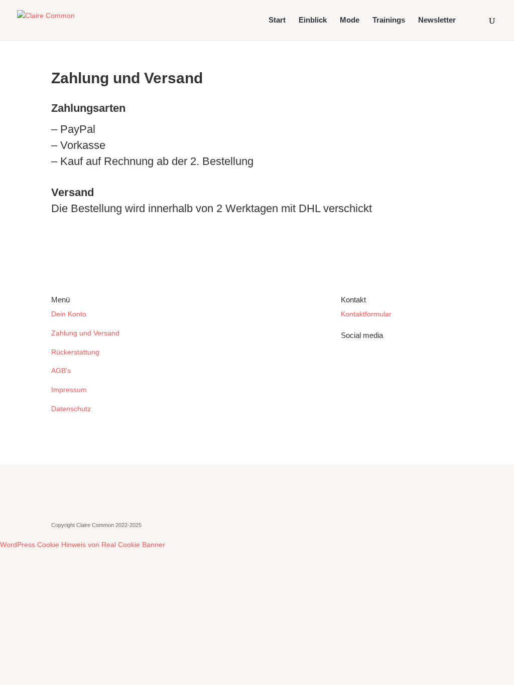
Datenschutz (71, 409)
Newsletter (437, 20)
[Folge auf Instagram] (369, 364)
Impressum (69, 390)
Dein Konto (68, 314)
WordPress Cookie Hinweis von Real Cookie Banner (82, 545)
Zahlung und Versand (85, 333)
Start (277, 20)
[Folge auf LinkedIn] (349, 364)
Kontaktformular (366, 314)
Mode (349, 20)
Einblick (313, 20)
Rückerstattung (75, 352)
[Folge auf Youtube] (389, 364)
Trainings (388, 20)
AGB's (61, 371)
